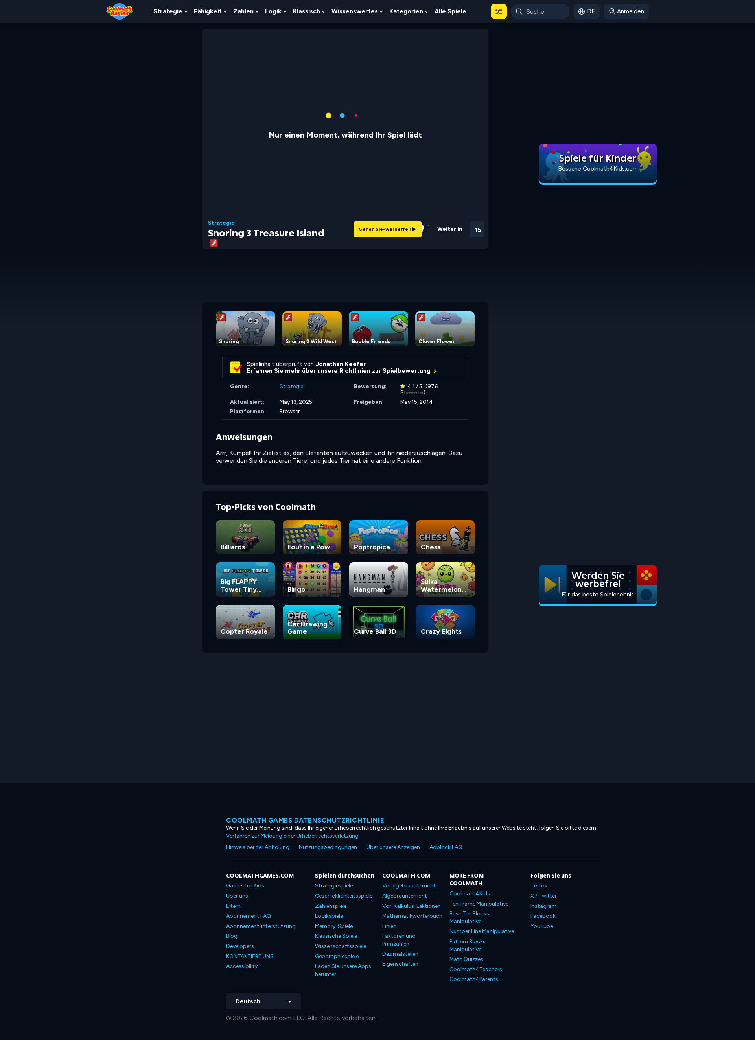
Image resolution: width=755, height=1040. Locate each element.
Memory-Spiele (334, 926)
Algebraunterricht (404, 896)
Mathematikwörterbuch (412, 916)
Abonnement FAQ (248, 916)
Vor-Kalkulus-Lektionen (411, 906)
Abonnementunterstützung (261, 926)
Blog (232, 936)
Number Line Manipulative (481, 931)
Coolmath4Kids (469, 893)
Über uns (237, 896)
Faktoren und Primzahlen (399, 940)
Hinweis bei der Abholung (257, 847)
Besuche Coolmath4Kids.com (598, 168)
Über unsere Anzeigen (393, 847)
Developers (240, 946)
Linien (389, 926)
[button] (499, 11)
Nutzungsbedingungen (328, 847)
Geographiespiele (337, 956)
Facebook (543, 916)
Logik (273, 11)
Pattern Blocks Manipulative (467, 945)
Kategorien (406, 11)
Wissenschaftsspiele (340, 946)
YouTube (541, 926)
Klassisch (306, 11)
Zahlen (243, 11)
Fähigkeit (208, 11)
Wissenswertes (354, 11)
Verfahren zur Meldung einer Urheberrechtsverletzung (292, 835)
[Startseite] (119, 11)
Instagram (543, 906)
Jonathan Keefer (341, 364)
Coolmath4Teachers (475, 969)
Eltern (233, 906)
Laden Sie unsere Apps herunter (343, 970)
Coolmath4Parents (473, 979)
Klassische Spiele (336, 936)
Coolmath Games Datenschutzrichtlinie (305, 820)
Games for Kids (245, 885)
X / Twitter (543, 896)
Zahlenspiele (330, 906)
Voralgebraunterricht (409, 885)
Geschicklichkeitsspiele (343, 896)
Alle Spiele (450, 11)
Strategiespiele (334, 885)
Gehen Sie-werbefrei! (385, 229)
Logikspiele (329, 916)
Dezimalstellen (400, 954)
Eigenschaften (400, 964)
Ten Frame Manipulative (478, 903)
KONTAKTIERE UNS (250, 956)
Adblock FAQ (445, 847)
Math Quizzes (466, 959)
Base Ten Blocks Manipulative (469, 917)
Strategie (167, 11)
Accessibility (242, 966)
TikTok (538, 885)
